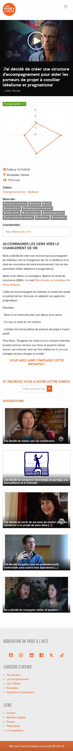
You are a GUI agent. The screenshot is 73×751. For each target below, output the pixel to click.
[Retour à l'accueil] (9, 9)
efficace (36, 203)
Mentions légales (16, 717)
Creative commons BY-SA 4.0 (46, 746)
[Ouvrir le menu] (66, 6)
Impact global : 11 (15, 103)
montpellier (60, 217)
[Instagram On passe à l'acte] (21, 655)
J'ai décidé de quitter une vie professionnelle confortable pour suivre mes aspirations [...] (31, 565)
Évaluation (12, 688)
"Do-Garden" (13, 675)
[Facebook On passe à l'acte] (41, 655)
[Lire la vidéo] (36, 40)
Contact (10, 713)
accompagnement (54, 212)
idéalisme (43, 217)
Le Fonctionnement (17, 679)
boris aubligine (32, 212)
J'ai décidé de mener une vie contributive (29, 441)
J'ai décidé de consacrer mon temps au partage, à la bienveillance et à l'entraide (36, 481)
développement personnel (38, 208)
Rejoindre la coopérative (20, 692)
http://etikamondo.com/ (18, 231)
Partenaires (13, 726)
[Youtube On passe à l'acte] (11, 655)
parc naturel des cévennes (19, 217)
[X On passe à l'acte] (52, 655)
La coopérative (14, 730)
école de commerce (16, 203)
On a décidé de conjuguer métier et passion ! (31, 610)
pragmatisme (13, 208)
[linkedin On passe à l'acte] (31, 655)
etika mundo (12, 212)
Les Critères (13, 683)
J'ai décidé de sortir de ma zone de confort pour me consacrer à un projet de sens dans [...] (35, 523)
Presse (10, 721)
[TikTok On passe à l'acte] (62, 655)
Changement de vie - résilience (20, 192)
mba (47, 203)
